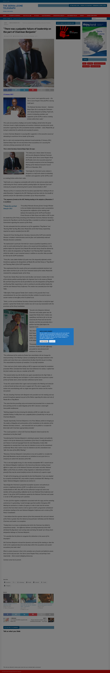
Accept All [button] (52, 341)
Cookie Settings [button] (44, 341)
